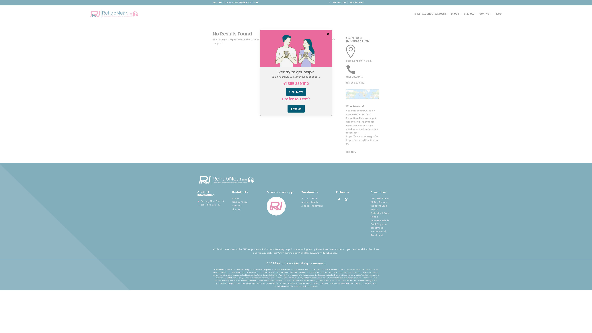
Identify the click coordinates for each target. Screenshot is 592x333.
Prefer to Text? (296, 99)
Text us (296, 109)
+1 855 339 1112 (296, 84)
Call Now (296, 92)
